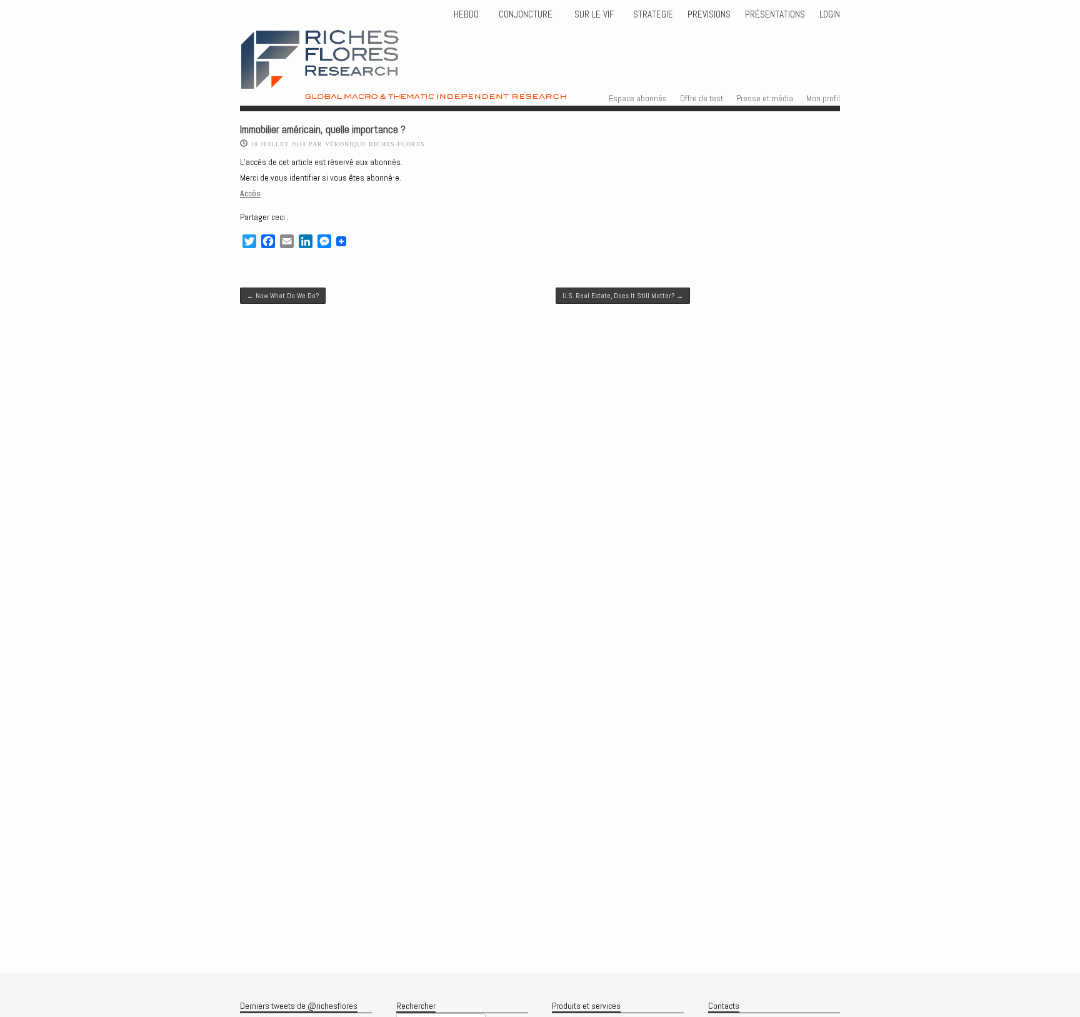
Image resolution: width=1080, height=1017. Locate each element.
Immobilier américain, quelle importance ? (323, 129)
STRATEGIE (652, 14)
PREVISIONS (709, 14)
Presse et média (764, 98)
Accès (250, 193)
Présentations (775, 14)
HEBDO (466, 14)
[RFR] (434, 88)
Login (829, 14)
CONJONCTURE (527, 14)
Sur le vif (592, 14)
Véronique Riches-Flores (375, 143)
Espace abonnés (638, 98)
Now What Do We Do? (283, 295)
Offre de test (701, 98)
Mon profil (823, 98)
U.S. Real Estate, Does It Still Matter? (622, 295)
